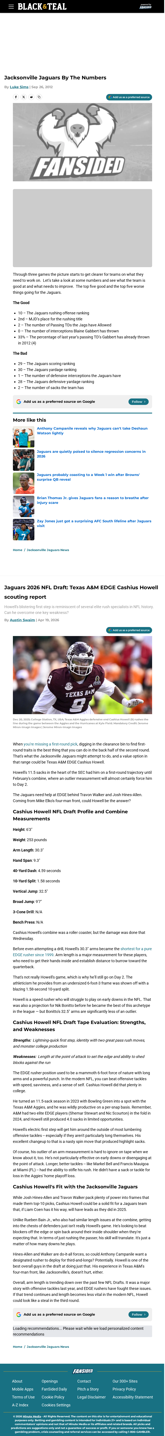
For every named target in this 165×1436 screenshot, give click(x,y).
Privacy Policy (124, 1389)
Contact (84, 1381)
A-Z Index (20, 1405)
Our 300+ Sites (125, 1381)
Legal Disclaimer (91, 1397)
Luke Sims (19, 87)
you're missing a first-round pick (50, 744)
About (17, 1381)
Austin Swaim (22, 620)
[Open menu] (11, 6)
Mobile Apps (22, 1389)
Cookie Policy (53, 1397)
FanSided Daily (54, 1389)
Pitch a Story (88, 1389)
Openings (50, 1381)
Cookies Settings (56, 1405)
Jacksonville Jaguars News (48, 550)
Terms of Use (23, 1397)
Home (17, 550)
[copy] (39, 97)
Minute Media (32, 1416)
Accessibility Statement (133, 1397)
